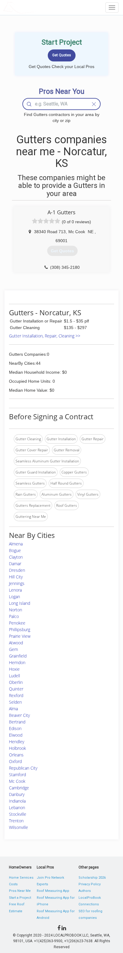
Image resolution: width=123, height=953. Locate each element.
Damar (15, 563)
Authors (85, 891)
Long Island (19, 603)
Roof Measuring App (53, 891)
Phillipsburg (19, 629)
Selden (15, 702)
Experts (42, 884)
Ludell (14, 675)
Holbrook (17, 748)
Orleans (16, 755)
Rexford (16, 695)
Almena (16, 544)
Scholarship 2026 (92, 878)
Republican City (23, 768)
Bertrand (17, 722)
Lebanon (17, 807)
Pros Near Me (20, 891)
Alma (13, 708)
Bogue (15, 550)
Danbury (16, 794)
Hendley (16, 741)
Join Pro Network (50, 878)
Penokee (17, 623)
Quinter (16, 689)
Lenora (15, 590)
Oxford (15, 761)
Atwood (16, 643)
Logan (14, 596)
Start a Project (20, 898)
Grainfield (18, 656)
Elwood (15, 735)
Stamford (17, 774)
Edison (15, 728)
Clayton (16, 557)
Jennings (16, 583)
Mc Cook (17, 781)
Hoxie (14, 669)
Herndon (17, 662)
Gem (13, 649)
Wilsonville (18, 827)
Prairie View (19, 636)
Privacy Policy (90, 884)
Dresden (17, 570)
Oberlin (16, 682)
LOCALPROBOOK (37, 7)
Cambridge (19, 788)
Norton (15, 610)
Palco (14, 616)
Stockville (17, 814)
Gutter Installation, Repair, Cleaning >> (44, 336)
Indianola (17, 801)
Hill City (16, 577)
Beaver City (19, 715)
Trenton (16, 821)
